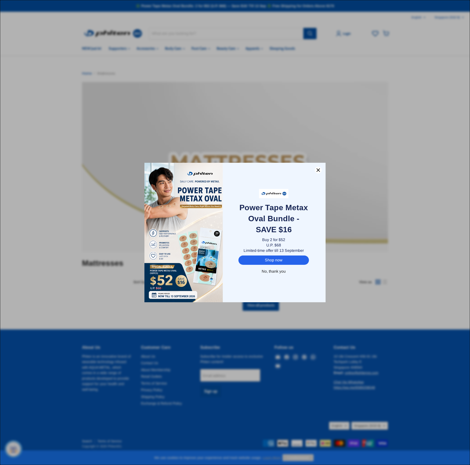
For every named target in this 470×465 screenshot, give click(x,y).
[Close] (318, 170)
